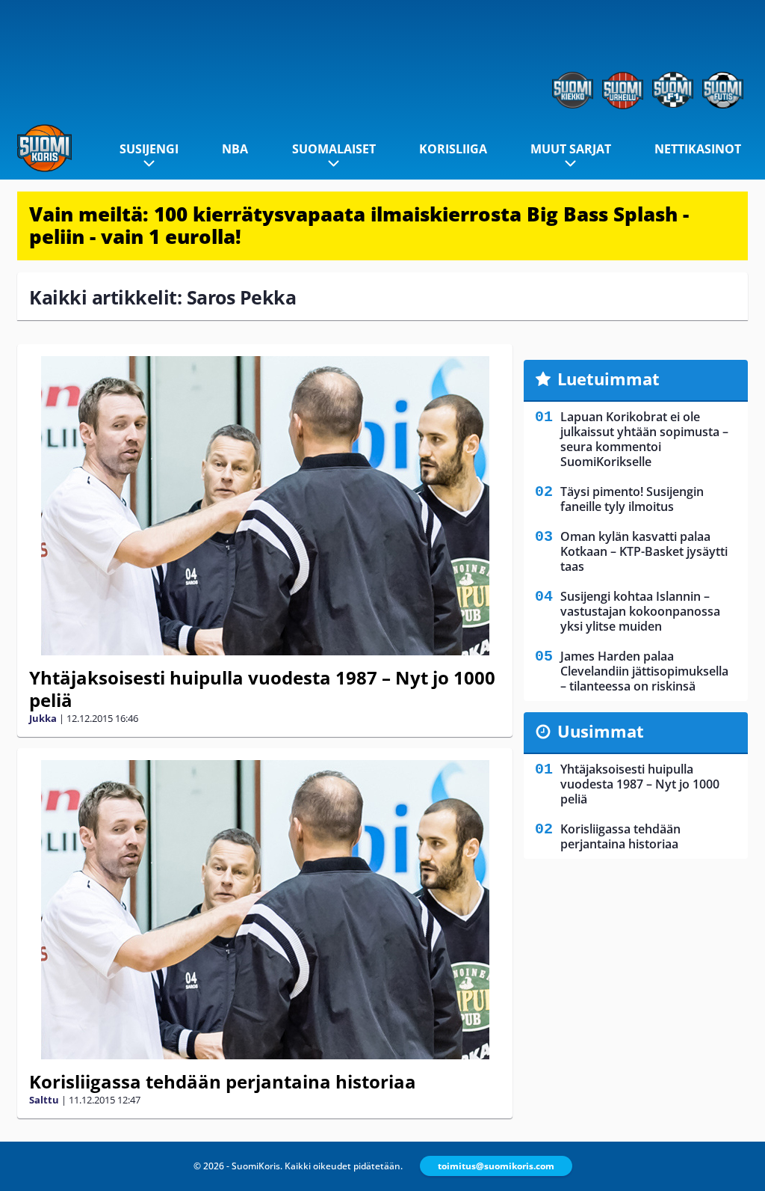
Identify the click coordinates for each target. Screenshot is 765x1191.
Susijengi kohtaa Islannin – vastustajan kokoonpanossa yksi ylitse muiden (640, 611)
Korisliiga (453, 149)
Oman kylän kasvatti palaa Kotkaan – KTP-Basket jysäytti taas (644, 551)
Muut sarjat (570, 149)
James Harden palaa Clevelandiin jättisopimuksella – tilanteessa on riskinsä (644, 671)
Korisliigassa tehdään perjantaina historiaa (222, 1081)
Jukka (43, 718)
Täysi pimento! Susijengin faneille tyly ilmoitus (632, 499)
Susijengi (149, 149)
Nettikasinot (697, 149)
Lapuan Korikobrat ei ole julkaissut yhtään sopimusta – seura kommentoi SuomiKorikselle (644, 439)
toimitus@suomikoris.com (496, 1166)
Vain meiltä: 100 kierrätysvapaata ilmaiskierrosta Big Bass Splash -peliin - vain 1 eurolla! (359, 225)
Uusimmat (600, 731)
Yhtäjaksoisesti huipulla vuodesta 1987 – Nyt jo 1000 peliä (262, 688)
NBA (235, 149)
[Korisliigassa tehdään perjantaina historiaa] (265, 909)
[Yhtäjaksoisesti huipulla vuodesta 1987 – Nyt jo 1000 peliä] (265, 505)
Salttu (44, 1099)
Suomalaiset (334, 149)
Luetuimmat (608, 378)
